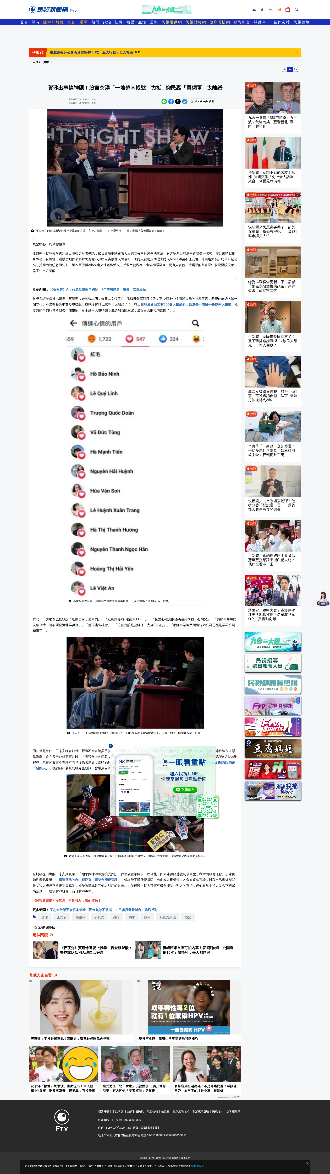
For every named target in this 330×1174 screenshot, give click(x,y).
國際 (154, 22)
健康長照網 (220, 22)
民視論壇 (302, 22)
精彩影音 (242, 22)
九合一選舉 (77, 22)
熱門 (95, 22)
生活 (142, 22)
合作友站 (282, 22)
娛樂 (130, 22)
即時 (36, 22)
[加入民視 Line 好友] (165, 782)
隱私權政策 (197, 1165)
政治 (107, 22)
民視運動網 (172, 22)
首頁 (24, 22)
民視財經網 (196, 22)
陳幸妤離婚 (53, 22)
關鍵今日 (262, 22)
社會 (119, 22)
